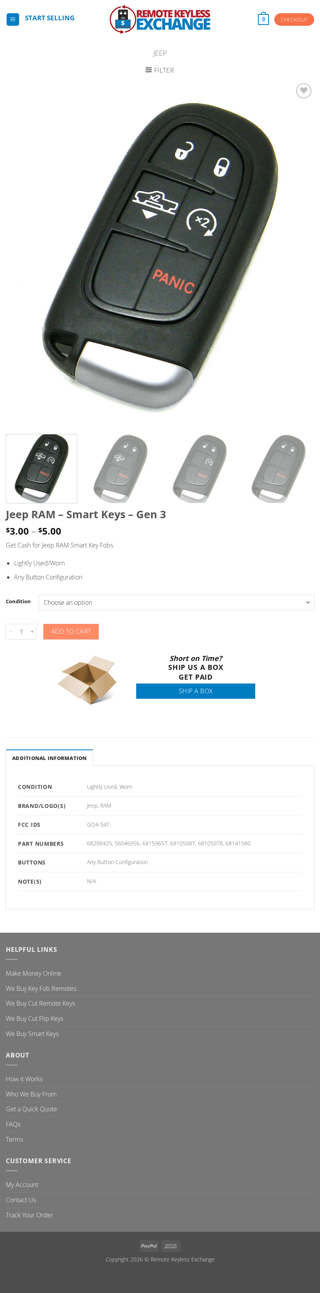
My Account (22, 1184)
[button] (13, 19)
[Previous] (22, 254)
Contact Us (21, 1200)
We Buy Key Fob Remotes (41, 988)
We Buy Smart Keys (32, 1033)
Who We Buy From (31, 1094)
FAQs (13, 1124)
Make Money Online (33, 973)
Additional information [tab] (49, 758)
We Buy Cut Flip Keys (34, 1018)
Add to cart (71, 631)
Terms (14, 1139)
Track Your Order (29, 1215)
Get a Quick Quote (31, 1109)
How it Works (24, 1079)
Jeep (160, 53)
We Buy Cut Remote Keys (40, 1003)
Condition (18, 601)
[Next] (298, 254)
